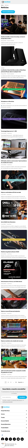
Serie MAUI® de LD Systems (8, 222)
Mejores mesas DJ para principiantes (10, 311)
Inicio (2, 5)
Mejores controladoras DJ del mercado (11, 192)
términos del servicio (17, 400)
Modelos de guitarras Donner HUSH (10, 251)
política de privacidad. (8, 401)
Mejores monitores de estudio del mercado (12, 341)
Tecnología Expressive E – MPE (9, 131)
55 (16, 382)
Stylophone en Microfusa (7, 101)
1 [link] (5, 382)
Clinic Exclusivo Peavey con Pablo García (11, 281)
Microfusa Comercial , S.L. (11, 444)
